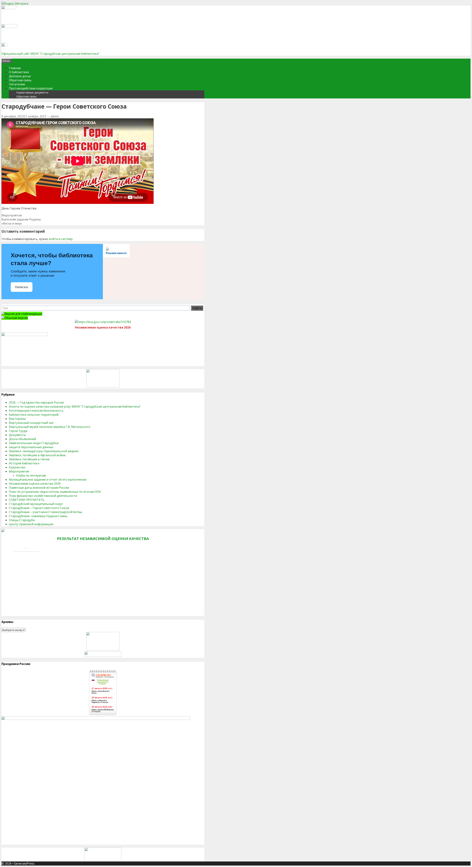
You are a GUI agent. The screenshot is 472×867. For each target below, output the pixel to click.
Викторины (17, 419)
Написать (21, 287)
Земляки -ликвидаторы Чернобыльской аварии (43, 451)
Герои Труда (18, 431)
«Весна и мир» (11, 223)
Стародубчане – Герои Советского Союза (39, 508)
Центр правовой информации (31, 524)
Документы (17, 435)
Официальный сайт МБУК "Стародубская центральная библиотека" (50, 54)
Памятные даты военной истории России (39, 488)
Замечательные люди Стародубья (33, 443)
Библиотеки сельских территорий (33, 415)
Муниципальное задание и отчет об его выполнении (47, 479)
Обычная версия (16, 318)
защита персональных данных (31, 447)
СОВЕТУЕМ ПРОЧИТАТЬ (26, 500)
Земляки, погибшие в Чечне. (29, 459)
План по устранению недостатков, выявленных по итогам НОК (55, 492)
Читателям (17, 84)
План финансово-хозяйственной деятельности (43, 496)
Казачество (17, 467)
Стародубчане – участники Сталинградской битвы (45, 512)
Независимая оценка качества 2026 (35, 484)
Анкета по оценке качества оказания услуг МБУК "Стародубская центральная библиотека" (75, 406)
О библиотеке (19, 72)
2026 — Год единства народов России (36, 402)
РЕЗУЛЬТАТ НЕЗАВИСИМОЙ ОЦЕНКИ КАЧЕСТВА (103, 538)
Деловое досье (20, 76)
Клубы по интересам (31, 475)
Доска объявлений (22, 439)
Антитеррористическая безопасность (36, 411)
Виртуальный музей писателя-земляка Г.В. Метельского (49, 427)
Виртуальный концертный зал (31, 423)
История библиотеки (24, 463)
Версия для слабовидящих (23, 314)
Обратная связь (20, 80)
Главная (15, 68)
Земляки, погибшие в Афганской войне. (37, 455)
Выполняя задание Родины (21, 219)
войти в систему (61, 239)
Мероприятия (11, 215)
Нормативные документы (32, 92)
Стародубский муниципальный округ (36, 504)
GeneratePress (24, 863)
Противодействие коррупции (31, 88)
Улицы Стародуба (22, 520)
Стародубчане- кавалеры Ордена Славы (38, 516)
